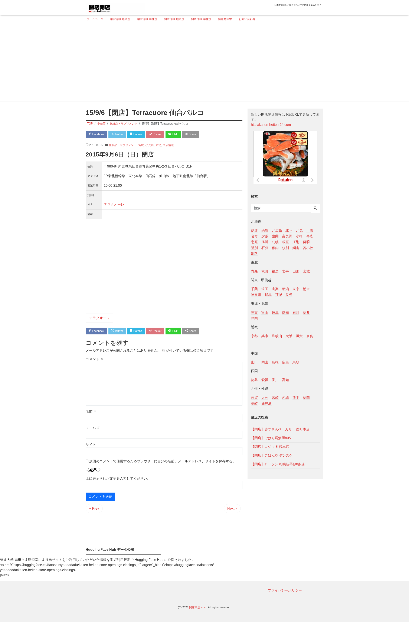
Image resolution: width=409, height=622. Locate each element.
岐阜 (275, 312)
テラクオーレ (114, 204)
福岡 (306, 397)
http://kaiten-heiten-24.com (271, 124)
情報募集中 (225, 19)
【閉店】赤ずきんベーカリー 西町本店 (280, 429)
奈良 (309, 336)
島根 (275, 362)
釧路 (254, 253)
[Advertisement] (203, 63)
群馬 (268, 295)
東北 (158, 145)
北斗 (288, 230)
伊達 (254, 230)
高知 (285, 380)
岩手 (285, 271)
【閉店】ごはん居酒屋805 (271, 438)
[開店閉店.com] (115, 7)
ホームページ (94, 19)
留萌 (306, 242)
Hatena (137, 134)
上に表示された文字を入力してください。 (118, 478)
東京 (295, 289)
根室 (285, 242)
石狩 (264, 247)
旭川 (264, 242)
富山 (264, 312)
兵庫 (264, 336)
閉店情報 (168, 145)
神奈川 (256, 295)
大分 (264, 397)
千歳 (309, 230)
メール (93, 428)
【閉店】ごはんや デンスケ (272, 455)
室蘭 (275, 236)
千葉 (254, 289)
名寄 (254, 236)
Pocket (156, 134)
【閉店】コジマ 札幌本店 (270, 446)
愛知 (285, 312)
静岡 (254, 318)
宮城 (141, 145)
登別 (254, 247)
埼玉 (264, 289)
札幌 (275, 242)
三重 (254, 312)
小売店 (149, 145)
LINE (174, 134)
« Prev (94, 508)
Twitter (118, 134)
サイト (91, 444)
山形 (295, 271)
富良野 (287, 236)
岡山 (264, 362)
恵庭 (254, 242)
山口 (254, 362)
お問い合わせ (247, 19)
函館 (264, 230)
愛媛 (264, 380)
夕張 (264, 236)
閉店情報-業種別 (201, 19)
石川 (295, 312)
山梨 (275, 289)
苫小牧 (308, 247)
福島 (275, 271)
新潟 (285, 289)
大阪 (288, 336)
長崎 (254, 403)
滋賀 (299, 336)
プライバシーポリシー (285, 590)
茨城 (278, 295)
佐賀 (254, 397)
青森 (254, 271)
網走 (295, 247)
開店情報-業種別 (147, 19)
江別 (295, 242)
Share (192, 134)
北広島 (277, 230)
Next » (232, 508)
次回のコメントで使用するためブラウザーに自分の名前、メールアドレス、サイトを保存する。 (162, 461)
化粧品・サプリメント (123, 145)
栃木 (306, 289)
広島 (285, 362)
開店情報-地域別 (120, 19)
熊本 (295, 397)
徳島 (254, 380)
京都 (254, 336)
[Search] (315, 209)
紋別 (285, 247)
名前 (91, 411)
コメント (95, 359)
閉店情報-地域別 (174, 19)
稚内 (275, 247)
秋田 (264, 271)
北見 (299, 230)
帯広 (309, 236)
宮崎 (275, 397)
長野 (288, 295)
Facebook (97, 134)
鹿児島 (266, 403)
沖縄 (285, 397)
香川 (275, 380)
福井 (306, 312)
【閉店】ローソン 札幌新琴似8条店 (278, 464)
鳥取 (295, 362)
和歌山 (277, 336)
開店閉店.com (197, 607)
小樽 (299, 236)
